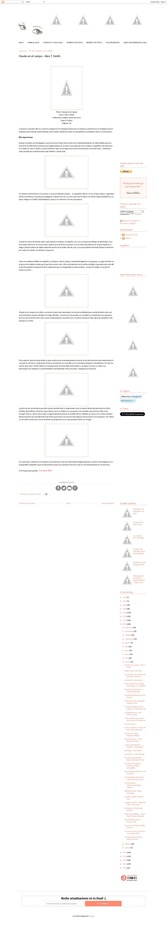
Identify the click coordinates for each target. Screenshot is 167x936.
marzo (127, 662)
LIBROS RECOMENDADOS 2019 (135, 43)
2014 (125, 856)
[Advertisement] (136, 437)
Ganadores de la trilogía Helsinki (139, 564)
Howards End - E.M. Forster (138, 523)
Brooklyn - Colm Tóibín (133, 751)
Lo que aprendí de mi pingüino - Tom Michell (134, 746)
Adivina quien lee (131, 235)
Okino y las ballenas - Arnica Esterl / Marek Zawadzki (135, 815)
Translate (138, 214)
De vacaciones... (130, 724)
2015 (125, 853)
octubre (128, 635)
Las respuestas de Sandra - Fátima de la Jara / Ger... (135, 778)
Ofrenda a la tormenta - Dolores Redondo (133, 691)
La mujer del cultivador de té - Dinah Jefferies (139, 551)
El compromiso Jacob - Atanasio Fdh (133, 821)
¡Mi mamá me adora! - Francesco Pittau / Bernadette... (133, 766)
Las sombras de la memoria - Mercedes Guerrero (135, 676)
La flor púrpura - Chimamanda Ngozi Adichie (133, 785)
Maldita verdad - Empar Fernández (133, 792)
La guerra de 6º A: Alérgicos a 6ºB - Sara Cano (135, 804)
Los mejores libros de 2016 (138, 537)
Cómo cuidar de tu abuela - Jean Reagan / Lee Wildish (135, 685)
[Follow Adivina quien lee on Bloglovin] (131, 398)
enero (127, 848)
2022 (125, 601)
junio (127, 651)
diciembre (129, 628)
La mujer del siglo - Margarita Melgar (132, 734)
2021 (125, 605)
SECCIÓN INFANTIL (113, 43)
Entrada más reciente (27, 503)
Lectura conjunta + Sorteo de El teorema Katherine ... (135, 729)
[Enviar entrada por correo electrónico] (46, 494)
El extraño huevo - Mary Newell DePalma (133, 740)
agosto (128, 643)
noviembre (129, 631)
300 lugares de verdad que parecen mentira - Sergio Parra (139, 579)
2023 (125, 597)
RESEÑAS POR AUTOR (74, 43)
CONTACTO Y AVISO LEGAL (53, 43)
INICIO (21, 43)
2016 (125, 624)
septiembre (129, 639)
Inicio (68, 503)
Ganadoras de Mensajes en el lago (138, 511)
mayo (127, 654)
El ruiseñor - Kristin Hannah (134, 754)
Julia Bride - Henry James (134, 680)
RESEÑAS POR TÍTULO (94, 43)
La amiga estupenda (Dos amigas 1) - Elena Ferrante (135, 708)
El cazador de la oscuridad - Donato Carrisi (135, 702)
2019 (125, 613)
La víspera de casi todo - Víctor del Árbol (134, 838)
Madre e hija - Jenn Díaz (133, 671)
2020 (125, 609)
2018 (125, 617)
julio (127, 647)
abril (127, 658)
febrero (128, 844)
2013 (125, 860)
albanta (127, 238)
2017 (125, 620)
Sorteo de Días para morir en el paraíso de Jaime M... (135, 719)
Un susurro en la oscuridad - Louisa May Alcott (135, 832)
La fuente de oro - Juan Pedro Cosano (133, 714)
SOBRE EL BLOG (33, 43)
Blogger (91, 916)
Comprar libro (45, 471)
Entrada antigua (108, 503)
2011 (125, 868)
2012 (125, 864)
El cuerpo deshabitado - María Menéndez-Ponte (134, 759)
